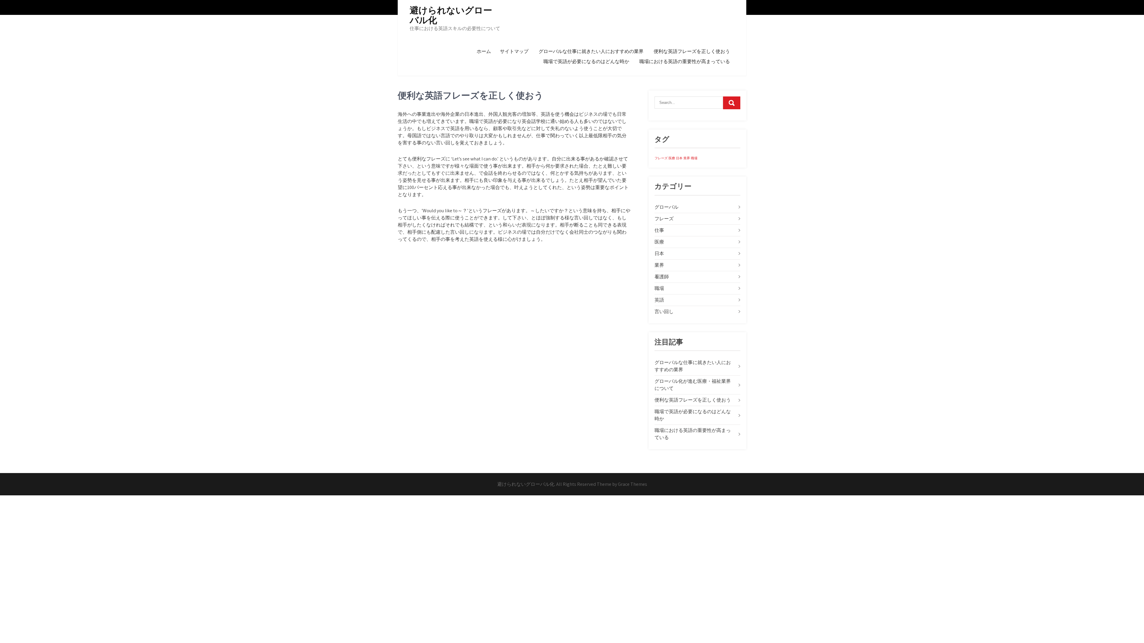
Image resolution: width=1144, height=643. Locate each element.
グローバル (666, 207)
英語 (659, 300)
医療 (672, 158)
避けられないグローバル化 (451, 15)
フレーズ (661, 158)
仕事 (659, 230)
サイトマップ (514, 51)
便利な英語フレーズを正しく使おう (692, 51)
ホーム (484, 51)
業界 (686, 158)
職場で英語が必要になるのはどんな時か (586, 61)
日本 (679, 158)
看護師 (662, 277)
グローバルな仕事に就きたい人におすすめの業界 (591, 51)
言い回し (664, 311)
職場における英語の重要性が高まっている (684, 61)
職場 (694, 158)
